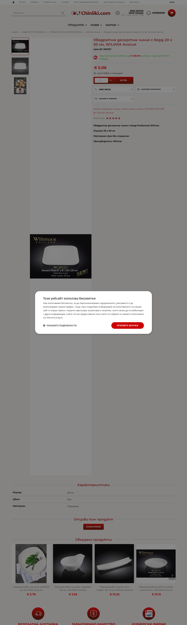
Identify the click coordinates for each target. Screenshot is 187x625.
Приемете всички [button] (127, 325)
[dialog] (93, 312)
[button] (60, 325)
